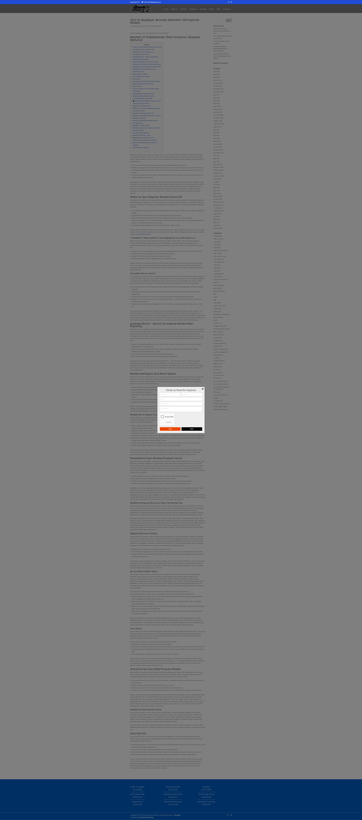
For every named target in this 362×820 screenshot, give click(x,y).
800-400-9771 (136, 2)
